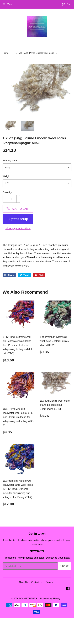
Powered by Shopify (50, 598)
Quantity (7, 192)
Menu (10, 4)
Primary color (10, 160)
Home (5, 53)
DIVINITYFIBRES (28, 598)
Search (49, 582)
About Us (23, 582)
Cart (68, 4)
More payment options (18, 228)
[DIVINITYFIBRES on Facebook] (68, 588)
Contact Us (37, 582)
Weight (6, 176)
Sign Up (64, 566)
